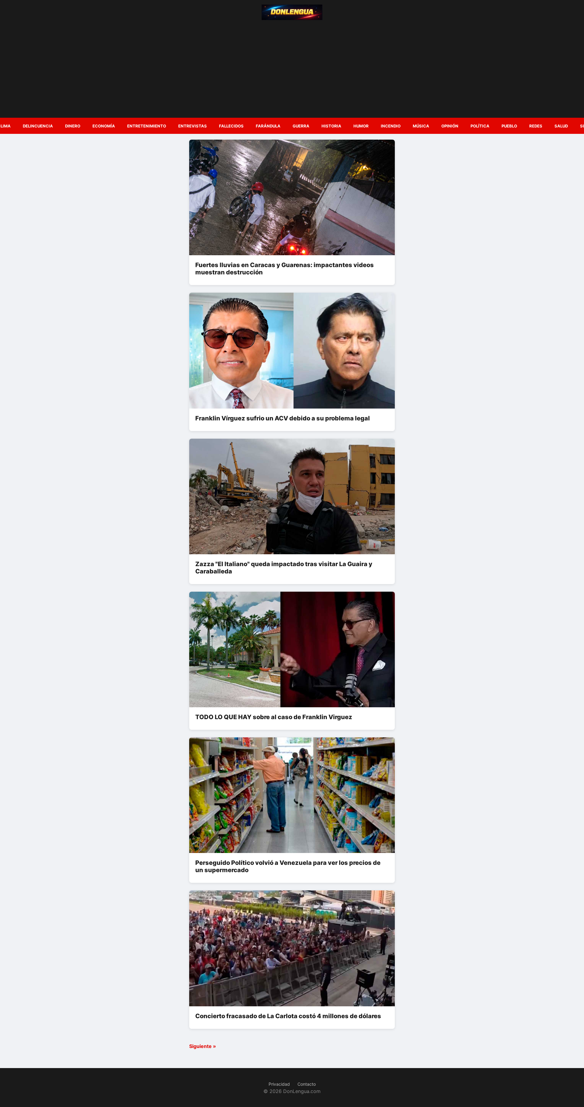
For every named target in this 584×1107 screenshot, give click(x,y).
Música (421, 126)
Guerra (301, 126)
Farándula (268, 126)
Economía (103, 126)
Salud (561, 126)
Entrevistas (192, 126)
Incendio (391, 126)
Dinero (72, 126)
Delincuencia (38, 126)
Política (480, 126)
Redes (535, 126)
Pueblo (509, 126)
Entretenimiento (146, 126)
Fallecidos (231, 126)
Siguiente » (202, 1046)
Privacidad (279, 1084)
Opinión (449, 126)
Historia (331, 126)
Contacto (306, 1084)
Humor (361, 126)
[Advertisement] (291, 67)
